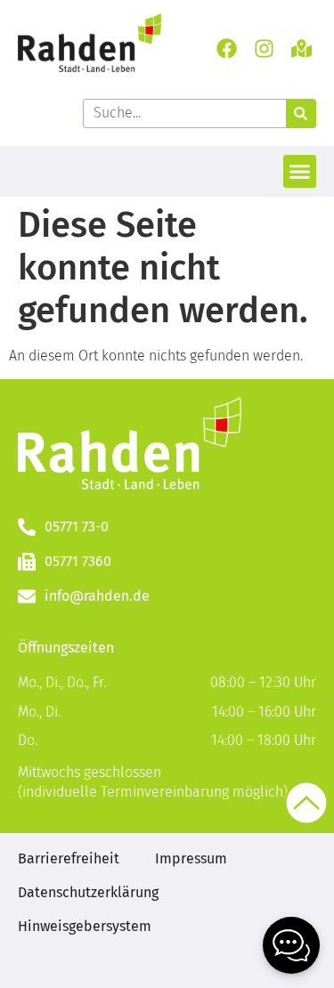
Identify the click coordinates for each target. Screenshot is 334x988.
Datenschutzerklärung (88, 892)
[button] (300, 172)
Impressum (191, 858)
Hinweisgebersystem (84, 926)
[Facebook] (226, 48)
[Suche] (300, 113)
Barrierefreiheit (68, 858)
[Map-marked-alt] (302, 48)
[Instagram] (264, 48)
